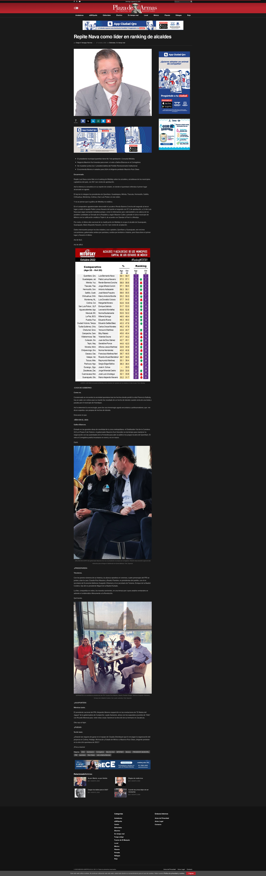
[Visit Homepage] (135, 8)
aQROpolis (93, 15)
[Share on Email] (108, 121)
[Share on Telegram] (103, 121)
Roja (189, 15)
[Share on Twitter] (88, 121)
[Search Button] (191, 1)
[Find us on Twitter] (77, 1)
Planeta (167, 15)
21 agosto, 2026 (94, 781)
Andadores (79, 15)
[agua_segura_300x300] (174, 134)
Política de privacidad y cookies (174, 873)
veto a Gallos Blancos (103, 755)
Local (146, 15)
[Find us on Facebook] (74, 1)
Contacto (158, 824)
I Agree (191, 873)
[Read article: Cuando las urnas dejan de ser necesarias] (120, 793)
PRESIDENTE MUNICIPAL (141, 752)
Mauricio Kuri (110, 752)
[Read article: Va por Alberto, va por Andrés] (80, 781)
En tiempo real (133, 15)
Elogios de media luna (135, 778)
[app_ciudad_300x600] (174, 82)
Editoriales (107, 15)
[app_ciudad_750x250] (113, 139)
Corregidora (100, 752)
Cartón (116, 824)
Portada (117, 852)
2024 (83, 752)
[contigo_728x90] (113, 764)
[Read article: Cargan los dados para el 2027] (80, 793)
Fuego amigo (119, 837)
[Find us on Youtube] (79, 1)
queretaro (82, 755)
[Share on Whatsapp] (98, 121)
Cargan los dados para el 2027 (98, 790)
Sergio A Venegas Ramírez (84, 43)
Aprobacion (90, 752)
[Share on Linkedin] (93, 121)
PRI (76, 755)
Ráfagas (179, 15)
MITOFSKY (120, 752)
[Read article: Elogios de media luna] (120, 781)
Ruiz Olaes (91, 755)
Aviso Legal (159, 821)
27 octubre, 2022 (101, 43)
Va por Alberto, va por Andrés (97, 778)
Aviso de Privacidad (162, 818)
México (156, 15)
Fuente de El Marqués (122, 840)
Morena (128, 752)
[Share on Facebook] (83, 121)
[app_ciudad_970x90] (133, 25)
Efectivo (119, 15)
